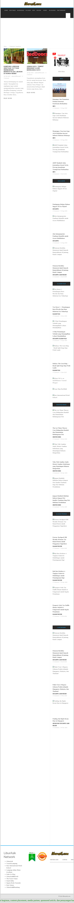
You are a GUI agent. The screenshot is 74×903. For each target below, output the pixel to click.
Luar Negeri (63, 274)
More (45, 10)
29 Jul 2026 (64, 174)
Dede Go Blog (10, 874)
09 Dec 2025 (64, 727)
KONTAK (65, 859)
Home (6, 10)
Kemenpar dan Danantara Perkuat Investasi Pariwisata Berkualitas (61, 101)
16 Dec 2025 (64, 507)
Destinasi (12, 10)
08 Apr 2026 (64, 473)
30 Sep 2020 (30, 72)
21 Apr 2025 (64, 340)
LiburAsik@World (12, 876)
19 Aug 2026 (64, 211)
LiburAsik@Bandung (13, 887)
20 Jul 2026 (64, 276)
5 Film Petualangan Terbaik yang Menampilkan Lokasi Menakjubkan (61, 334)
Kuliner (28, 10)
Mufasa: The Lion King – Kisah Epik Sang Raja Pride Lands (61, 366)
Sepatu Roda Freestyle (13, 883)
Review (39, 10)
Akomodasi (20, 10)
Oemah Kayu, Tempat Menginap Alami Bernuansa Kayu (35, 68)
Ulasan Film (56, 314)
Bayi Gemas (10, 885)
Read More (8, 98)
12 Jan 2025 (64, 372)
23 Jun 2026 (64, 316)
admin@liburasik (16, 76)
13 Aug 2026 (64, 108)
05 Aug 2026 (64, 140)
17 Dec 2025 (64, 695)
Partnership (61, 10)
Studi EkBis (10, 881)
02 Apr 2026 (64, 582)
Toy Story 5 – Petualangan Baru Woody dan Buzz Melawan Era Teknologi (61, 309)
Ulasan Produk (57, 546)
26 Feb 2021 (7, 76)
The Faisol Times (12, 878)
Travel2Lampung (11, 863)
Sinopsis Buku (57, 437)
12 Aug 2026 (64, 242)
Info (33, 10)
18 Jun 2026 (64, 548)
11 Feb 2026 (64, 616)
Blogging (52, 10)
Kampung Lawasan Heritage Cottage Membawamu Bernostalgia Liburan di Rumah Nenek (13, 70)
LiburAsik (9, 861)
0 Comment (56, 108)
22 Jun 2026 (64, 439)
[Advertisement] (37, 31)
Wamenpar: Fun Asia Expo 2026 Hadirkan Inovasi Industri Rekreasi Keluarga (61, 133)
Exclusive (56, 209)
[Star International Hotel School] (61, 396)
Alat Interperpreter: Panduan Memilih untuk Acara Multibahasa (60, 236)
